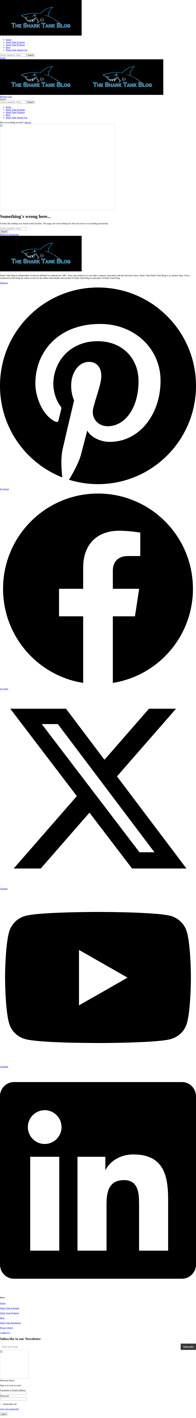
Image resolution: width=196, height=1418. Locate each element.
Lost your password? (9, 1409)
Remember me (10, 1404)
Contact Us (5, 1332)
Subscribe (188, 1347)
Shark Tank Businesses (10, 1323)
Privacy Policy (6, 1328)
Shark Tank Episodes (9, 1308)
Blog (2, 1318)
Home (3, 1303)
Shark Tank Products (9, 1313)
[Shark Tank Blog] (81, 94)
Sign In (27, 122)
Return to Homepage (9, 234)
